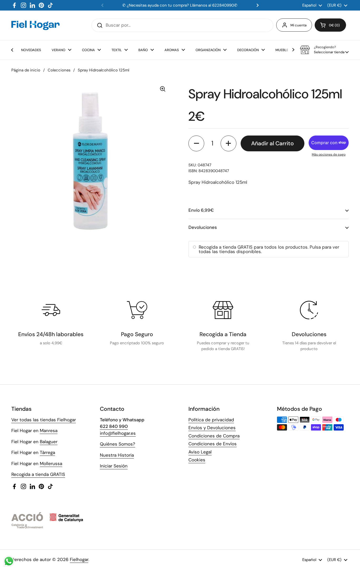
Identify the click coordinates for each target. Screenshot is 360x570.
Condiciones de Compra (214, 436)
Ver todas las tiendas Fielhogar (43, 420)
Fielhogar (79, 559)
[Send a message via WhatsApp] (9, 561)
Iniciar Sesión (114, 466)
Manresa (48, 430)
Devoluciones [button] (202, 227)
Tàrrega (47, 452)
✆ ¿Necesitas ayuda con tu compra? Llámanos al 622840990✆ (179, 5)
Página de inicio (25, 70)
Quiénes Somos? (117, 444)
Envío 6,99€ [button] (201, 210)
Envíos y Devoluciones (212, 428)
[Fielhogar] (35, 25)
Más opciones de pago (329, 154)
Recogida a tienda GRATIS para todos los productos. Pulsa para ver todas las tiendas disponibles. (269, 249)
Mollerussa (51, 463)
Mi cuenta (298, 25)
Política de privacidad (211, 420)
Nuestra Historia (117, 455)
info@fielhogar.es (118, 433)
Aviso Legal (200, 452)
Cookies (196, 460)
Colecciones (59, 70)
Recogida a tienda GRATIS (38, 474)
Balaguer (48, 442)
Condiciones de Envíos (212, 444)
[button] (330, 25)
